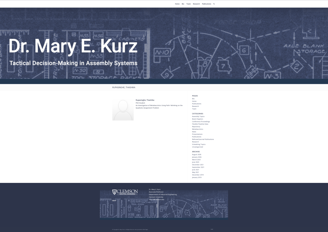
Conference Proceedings (201, 121)
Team (194, 109)
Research (195, 106)
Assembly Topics (198, 116)
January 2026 (196, 157)
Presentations (197, 134)
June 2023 (195, 162)
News (194, 132)
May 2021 (195, 172)
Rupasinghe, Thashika (123, 87)
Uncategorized (197, 147)
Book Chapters (197, 119)
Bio (193, 99)
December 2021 (198, 165)
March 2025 (196, 160)
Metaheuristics (197, 129)
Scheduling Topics (199, 144)
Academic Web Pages (143, 229)
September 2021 (198, 167)
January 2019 (196, 177)
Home (194, 101)
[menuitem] (177, 4)
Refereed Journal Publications (203, 139)
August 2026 (196, 154)
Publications (196, 104)
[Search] (214, 4)
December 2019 (198, 175)
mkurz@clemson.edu (156, 199)
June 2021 (195, 170)
